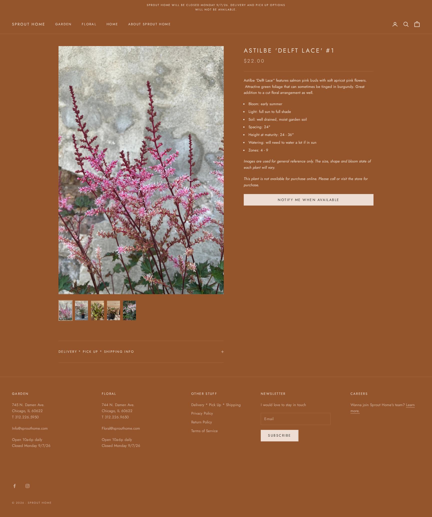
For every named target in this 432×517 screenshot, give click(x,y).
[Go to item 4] (113, 310)
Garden (63, 24)
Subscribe (279, 435)
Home (112, 24)
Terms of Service (204, 431)
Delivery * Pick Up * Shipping (216, 405)
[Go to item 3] (97, 310)
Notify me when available (308, 199)
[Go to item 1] (65, 310)
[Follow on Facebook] (14, 485)
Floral (89, 24)
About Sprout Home (149, 24)
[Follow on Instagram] (27, 485)
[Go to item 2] (81, 310)
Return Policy (201, 422)
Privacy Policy (202, 413)
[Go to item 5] (129, 310)
